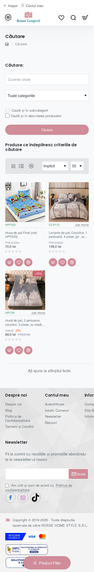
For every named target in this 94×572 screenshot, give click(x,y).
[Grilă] (13, 166)
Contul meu (57, 395)
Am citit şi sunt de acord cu (38, 487)
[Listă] (21, 166)
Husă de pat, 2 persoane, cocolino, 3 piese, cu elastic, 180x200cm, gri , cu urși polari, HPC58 (24, 322)
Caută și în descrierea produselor (36, 115)
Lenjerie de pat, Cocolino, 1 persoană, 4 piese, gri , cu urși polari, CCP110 (68, 235)
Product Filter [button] (50, 562)
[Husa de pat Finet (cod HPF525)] (25, 202)
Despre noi (16, 395)
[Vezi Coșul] (85, 17)
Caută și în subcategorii (29, 110)
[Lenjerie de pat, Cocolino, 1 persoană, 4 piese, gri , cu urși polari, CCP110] (69, 202)
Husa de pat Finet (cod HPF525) (21, 235)
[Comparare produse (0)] (29, 166)
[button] (9, 262)
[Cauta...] (73, 17)
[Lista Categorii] (9, 17)
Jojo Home (82, 225)
